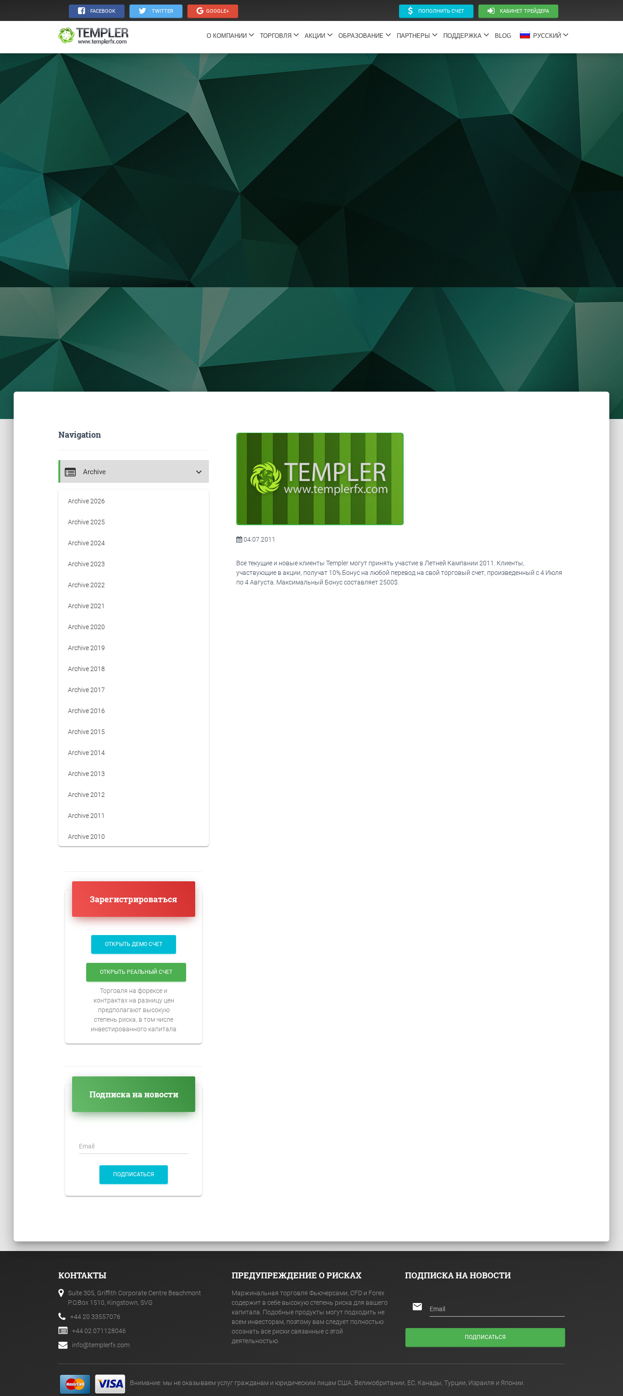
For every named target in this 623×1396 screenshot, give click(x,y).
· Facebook (100, 11)
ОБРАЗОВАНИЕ (361, 35)
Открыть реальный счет (136, 972)
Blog (506, 35)
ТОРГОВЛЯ (276, 35)
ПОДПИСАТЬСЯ (133, 1174)
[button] (134, 472)
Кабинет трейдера (521, 11)
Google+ (216, 11)
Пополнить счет (438, 11)
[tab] (133, 471)
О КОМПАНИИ (228, 35)
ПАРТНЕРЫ (414, 35)
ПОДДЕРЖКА (463, 35)
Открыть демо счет (133, 944)
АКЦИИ (316, 35)
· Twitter (159, 11)
